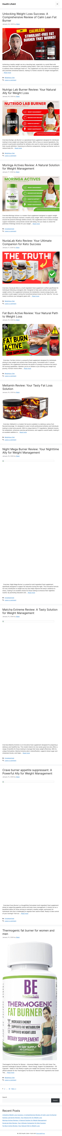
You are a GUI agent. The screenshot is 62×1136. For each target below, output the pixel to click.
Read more (7, 72)
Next (13, 1089)
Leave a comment (10, 80)
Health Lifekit (9, 4)
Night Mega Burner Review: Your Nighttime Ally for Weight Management (30, 450)
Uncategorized (9, 229)
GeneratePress (40, 1133)
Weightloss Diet (10, 77)
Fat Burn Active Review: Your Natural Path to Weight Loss (21, 1126)
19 (10, 1089)
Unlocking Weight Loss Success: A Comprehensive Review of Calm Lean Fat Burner (29, 17)
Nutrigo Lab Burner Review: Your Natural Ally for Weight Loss (22, 1117)
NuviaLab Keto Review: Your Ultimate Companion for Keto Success (27, 242)
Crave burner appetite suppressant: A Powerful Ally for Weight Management (27, 771)
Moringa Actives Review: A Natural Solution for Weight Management (31, 166)
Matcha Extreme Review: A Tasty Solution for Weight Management (29, 611)
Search (4, 1097)
